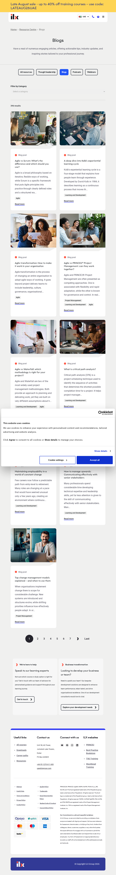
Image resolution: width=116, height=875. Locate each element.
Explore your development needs (77, 707)
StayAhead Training (91, 765)
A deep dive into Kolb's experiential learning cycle (82, 162)
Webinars (91, 72)
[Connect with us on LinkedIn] (77, 745)
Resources (21, 761)
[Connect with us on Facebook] (67, 745)
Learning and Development (75, 195)
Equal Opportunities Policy (46, 797)
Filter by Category (19, 86)
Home (14, 29)
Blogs (64, 72)
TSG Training (92, 759)
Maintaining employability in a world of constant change (31, 473)
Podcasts (77, 72)
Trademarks (43, 791)
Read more (20, 204)
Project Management (73, 301)
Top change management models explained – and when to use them (33, 579)
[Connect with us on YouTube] (62, 745)
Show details (100, 451)
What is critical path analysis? (80, 369)
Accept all (95, 460)
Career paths (22, 755)
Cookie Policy (21, 805)
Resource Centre (27, 29)
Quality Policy (44, 786)
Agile (18, 198)
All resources (26, 72)
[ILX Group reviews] (19, 834)
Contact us (43, 737)
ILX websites (90, 737)
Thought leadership (46, 72)
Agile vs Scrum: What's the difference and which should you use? (32, 163)
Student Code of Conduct (48, 803)
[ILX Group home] (15, 16)
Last (86, 638)
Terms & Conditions (23, 795)
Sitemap (19, 786)
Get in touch (22, 699)
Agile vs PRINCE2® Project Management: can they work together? (79, 266)
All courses (21, 745)
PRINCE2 (90, 745)
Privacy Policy (21, 800)
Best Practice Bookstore (92, 751)
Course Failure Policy (46, 808)
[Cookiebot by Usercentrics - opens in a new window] (100, 413)
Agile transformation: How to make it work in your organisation (33, 264)
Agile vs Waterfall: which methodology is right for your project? (30, 372)
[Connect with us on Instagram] (72, 745)
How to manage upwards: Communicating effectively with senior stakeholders (80, 474)
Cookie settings (56, 460)
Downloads (21, 750)
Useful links (20, 791)
